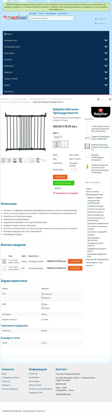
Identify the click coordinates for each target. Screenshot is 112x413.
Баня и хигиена (92, 191)
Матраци (91, 235)
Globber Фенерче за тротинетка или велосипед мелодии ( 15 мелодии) (100, 169)
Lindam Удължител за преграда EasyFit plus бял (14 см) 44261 (100, 128)
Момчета (8, 72)
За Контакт (62, 13)
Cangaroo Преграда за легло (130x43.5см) (100, 137)
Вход (4, 373)
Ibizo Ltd (41, 411)
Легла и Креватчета (95, 215)
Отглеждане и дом (12, 46)
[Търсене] (72, 18)
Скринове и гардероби (97, 232)
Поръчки (6, 381)
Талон (41, 13)
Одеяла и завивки (94, 197)
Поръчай (60, 177)
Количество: (58, 169)
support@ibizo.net (63, 394)
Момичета (8, 66)
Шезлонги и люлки (95, 212)
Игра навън (9, 53)
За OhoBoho (34, 377)
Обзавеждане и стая (94, 194)
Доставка (33, 13)
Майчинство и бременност (97, 259)
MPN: (55, 155)
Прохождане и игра (94, 262)
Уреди (88, 188)
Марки (7, 85)
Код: (55, 159)
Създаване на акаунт (11, 377)
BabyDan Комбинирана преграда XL (97, 157)
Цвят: (55, 133)
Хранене (89, 265)
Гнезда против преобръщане (93, 201)
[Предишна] (98, 99)
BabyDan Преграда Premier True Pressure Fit (100, 147)
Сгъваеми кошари (95, 206)
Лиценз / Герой (10, 78)
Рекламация (51, 13)
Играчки (8, 59)
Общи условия (35, 385)
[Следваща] (110, 99)
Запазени (6, 385)
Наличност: (58, 163)
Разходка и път (10, 40)
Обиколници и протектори (93, 239)
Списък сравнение (10, 389)
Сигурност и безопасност (98, 223)
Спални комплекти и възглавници (96, 219)
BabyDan (45, 288)
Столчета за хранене (96, 209)
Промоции (9, 91)
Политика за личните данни (40, 389)
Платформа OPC (35, 392)
